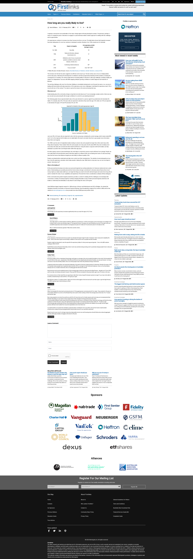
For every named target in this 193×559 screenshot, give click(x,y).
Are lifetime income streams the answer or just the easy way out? (57, 373)
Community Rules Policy (87, 512)
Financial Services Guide (92, 550)
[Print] (90, 27)
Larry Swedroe (119, 311)
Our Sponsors (51, 508)
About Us (83, 499)
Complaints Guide (118, 516)
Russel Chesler (119, 261)
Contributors (76, 14)
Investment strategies (119, 282)
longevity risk (70, 195)
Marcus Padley (130, 94)
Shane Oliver (129, 132)
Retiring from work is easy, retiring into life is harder (129, 234)
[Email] (87, 27)
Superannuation (118, 217)
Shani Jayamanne (75, 387)
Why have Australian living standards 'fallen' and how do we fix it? (135, 118)
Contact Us (84, 508)
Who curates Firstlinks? (87, 504)
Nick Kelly (118, 278)
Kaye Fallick (51, 387)
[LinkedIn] (83, 27)
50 (51, 19)
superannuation (79, 195)
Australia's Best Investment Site (121, 508)
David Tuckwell (130, 112)
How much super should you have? (124, 219)
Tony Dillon (129, 169)
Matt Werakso (130, 151)
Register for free (140, 1)
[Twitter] (81, 27)
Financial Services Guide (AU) (121, 512)
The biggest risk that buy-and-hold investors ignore (129, 284)
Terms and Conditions (119, 504)
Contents (49, 504)
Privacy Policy (84, 516)
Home (49, 14)
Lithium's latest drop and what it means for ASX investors (135, 99)
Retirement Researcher (121, 244)
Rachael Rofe (130, 75)
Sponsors (126, 1)
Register (133, 487)
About (132, 1)
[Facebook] (78, 27)
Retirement (117, 232)
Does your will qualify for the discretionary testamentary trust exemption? (135, 62)
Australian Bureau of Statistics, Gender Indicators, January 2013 (86, 70)
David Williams (53, 27)
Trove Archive (51, 520)
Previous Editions (65, 14)
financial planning (53, 195)
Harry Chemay (96, 387)
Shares (116, 248)
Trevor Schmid (119, 294)
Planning (116, 200)
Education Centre (51, 516)
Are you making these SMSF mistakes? (98, 1)
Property (116, 265)
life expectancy (63, 195)
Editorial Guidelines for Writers (121, 499)
